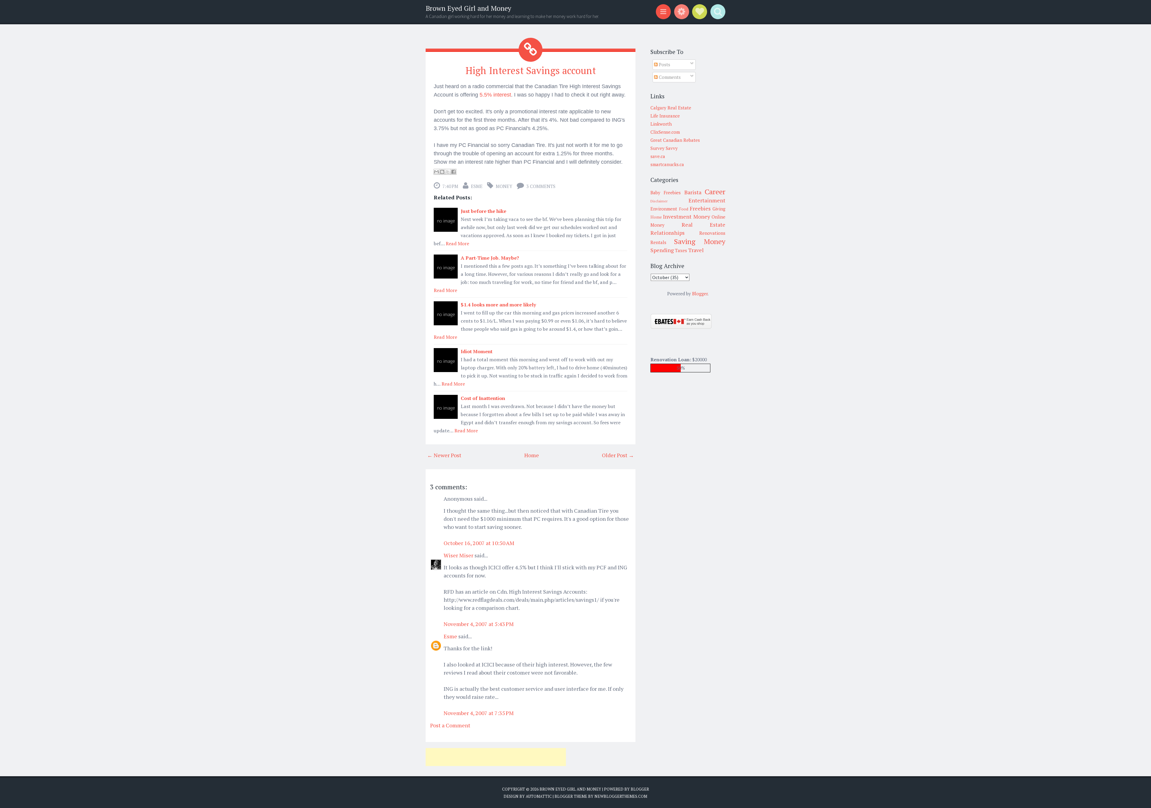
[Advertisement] (496, 757)
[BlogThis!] (442, 172)
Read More (457, 243)
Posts (664, 64)
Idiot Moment (476, 351)
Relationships (667, 232)
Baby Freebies (665, 192)
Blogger (700, 294)
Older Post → (618, 455)
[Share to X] (448, 172)
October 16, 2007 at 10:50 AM (479, 543)
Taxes (681, 250)
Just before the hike (483, 211)
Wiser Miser (458, 555)
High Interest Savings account (530, 70)
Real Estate (703, 224)
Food (683, 209)
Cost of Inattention (483, 398)
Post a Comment (450, 725)
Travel (696, 250)
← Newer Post (444, 455)
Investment (677, 216)
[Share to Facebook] (454, 172)
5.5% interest (495, 95)
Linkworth (661, 124)
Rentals (658, 242)
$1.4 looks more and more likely (498, 304)
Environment (663, 209)
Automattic (539, 796)
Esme (477, 186)
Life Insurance (665, 116)
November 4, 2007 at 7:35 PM (479, 713)
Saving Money (699, 241)
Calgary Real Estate (670, 108)
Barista (692, 192)
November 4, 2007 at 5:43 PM (479, 624)
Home (531, 455)
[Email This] (436, 172)
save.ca (657, 156)
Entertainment (707, 200)
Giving (718, 209)
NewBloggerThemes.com (620, 796)
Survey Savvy (664, 148)
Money (504, 186)
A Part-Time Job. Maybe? (490, 258)
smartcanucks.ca (667, 164)
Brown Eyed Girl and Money (468, 8)
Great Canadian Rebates (675, 140)
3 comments (540, 186)
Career (715, 191)
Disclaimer (659, 201)
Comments (669, 77)
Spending (662, 250)
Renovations (712, 233)
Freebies (700, 208)
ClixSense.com (665, 132)
